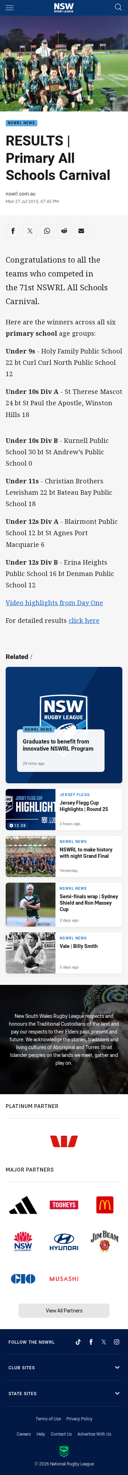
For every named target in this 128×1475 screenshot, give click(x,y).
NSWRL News (21, 123)
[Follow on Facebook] (91, 1342)
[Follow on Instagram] (116, 1342)
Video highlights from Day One (54, 602)
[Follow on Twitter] (104, 1342)
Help (41, 1434)
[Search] (118, 7)
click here (84, 620)
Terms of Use (48, 1418)
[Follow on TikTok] (78, 1342)
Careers (24, 1434)
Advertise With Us (94, 1434)
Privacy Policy (79, 1418)
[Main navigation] (10, 8)
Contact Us (61, 1434)
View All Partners (64, 1310)
